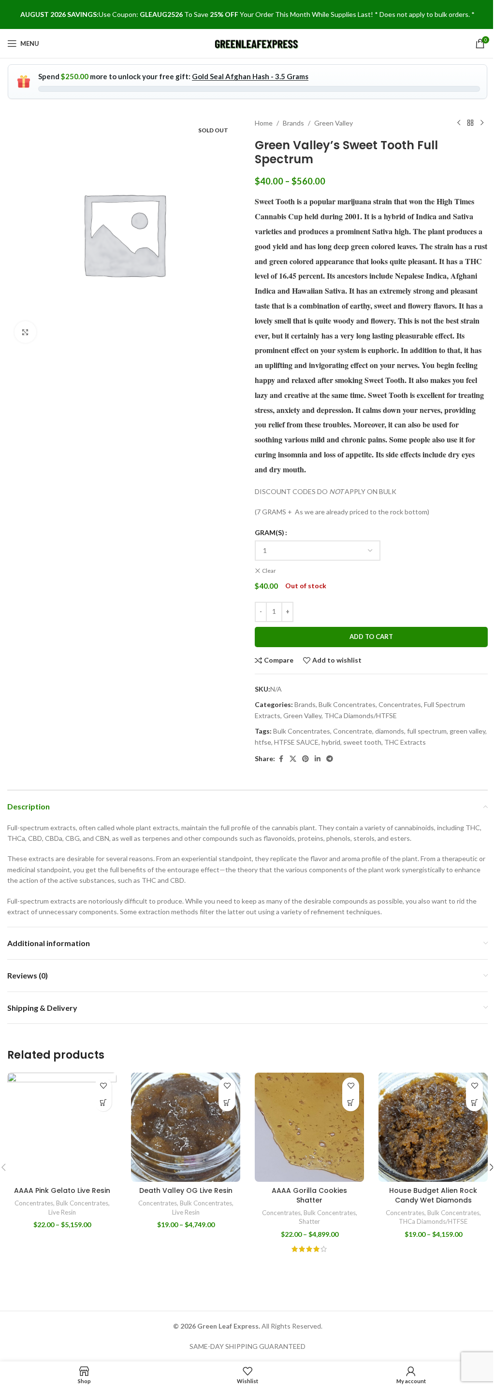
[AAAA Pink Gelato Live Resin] (61, 1127)
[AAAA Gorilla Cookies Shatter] (309, 1127)
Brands (293, 123)
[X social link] (293, 758)
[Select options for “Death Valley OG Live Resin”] (226, 1102)
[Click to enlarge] (25, 332)
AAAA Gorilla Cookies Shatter (309, 1195)
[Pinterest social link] (305, 758)
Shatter (309, 1221)
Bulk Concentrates (347, 704)
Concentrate (352, 731)
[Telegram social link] (329, 758)
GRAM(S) (269, 532)
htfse (263, 742)
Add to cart (371, 636)
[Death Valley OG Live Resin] (185, 1127)
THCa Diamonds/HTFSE (360, 715)
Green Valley (333, 123)
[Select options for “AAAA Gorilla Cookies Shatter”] (350, 1102)
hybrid (330, 742)
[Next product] (482, 123)
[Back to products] (470, 123)
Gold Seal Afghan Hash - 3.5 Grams (250, 76)
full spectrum (427, 731)
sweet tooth (362, 742)
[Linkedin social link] (317, 758)
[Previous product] (459, 123)
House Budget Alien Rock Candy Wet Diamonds (433, 1195)
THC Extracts (405, 742)
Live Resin (62, 1212)
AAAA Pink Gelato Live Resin (62, 1190)
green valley (467, 731)
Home (264, 123)
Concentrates (400, 704)
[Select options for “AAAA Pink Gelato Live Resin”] (103, 1102)
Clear (269, 570)
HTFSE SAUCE (296, 742)
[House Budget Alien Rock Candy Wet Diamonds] (433, 1127)
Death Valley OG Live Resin (186, 1190)
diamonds (389, 731)
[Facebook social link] (281, 758)
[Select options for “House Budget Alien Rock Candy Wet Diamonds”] (474, 1102)
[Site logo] (257, 43)
